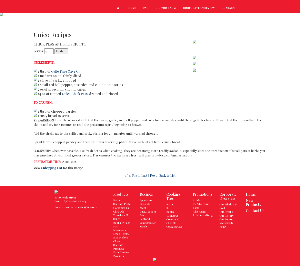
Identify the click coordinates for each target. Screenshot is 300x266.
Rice (168, 208)
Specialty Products (118, 246)
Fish (115, 226)
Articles (197, 200)
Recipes (214, 16)
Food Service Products (121, 254)
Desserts (145, 204)
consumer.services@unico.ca (79, 207)
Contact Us (255, 210)
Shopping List (52, 168)
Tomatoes (172, 215)
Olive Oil (171, 223)
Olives (116, 241)
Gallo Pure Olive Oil (65, 71)
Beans (170, 211)
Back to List (167, 175)
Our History (226, 215)
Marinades (119, 230)
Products (158, 16)
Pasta (116, 200)
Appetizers (146, 200)
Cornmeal (172, 219)
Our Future (226, 219)
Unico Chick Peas (75, 94)
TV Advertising (201, 204)
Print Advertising (203, 215)
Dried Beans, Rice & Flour (121, 235)
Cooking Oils (121, 207)
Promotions (269, 16)
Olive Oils (118, 211)
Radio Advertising (199, 209)
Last (144, 175)
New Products (187, 16)
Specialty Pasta (122, 204)
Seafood (145, 219)
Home (251, 194)
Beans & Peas (121, 222)
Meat (143, 207)
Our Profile (226, 211)
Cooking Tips (239, 16)
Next (153, 175)
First (135, 175)
